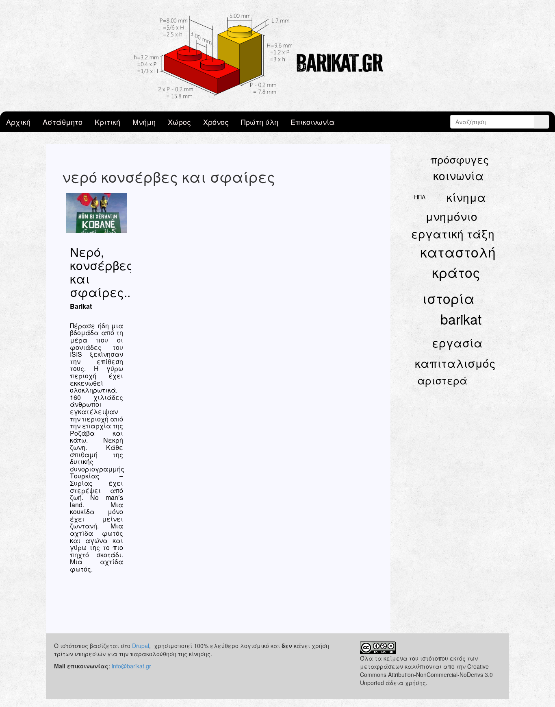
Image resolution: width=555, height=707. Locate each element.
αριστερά (442, 380)
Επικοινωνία (313, 121)
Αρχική (18, 121)
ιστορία (448, 298)
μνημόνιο (451, 216)
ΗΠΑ (419, 197)
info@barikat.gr (131, 666)
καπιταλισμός (455, 363)
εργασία (457, 342)
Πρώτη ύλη (259, 121)
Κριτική (107, 121)
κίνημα (466, 197)
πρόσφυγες (459, 159)
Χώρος (179, 121)
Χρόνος (216, 121)
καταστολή (458, 252)
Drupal (140, 646)
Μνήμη (144, 121)
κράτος (456, 272)
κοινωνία (458, 175)
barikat (460, 319)
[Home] (277, 55)
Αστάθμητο (62, 121)
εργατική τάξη (452, 233)
